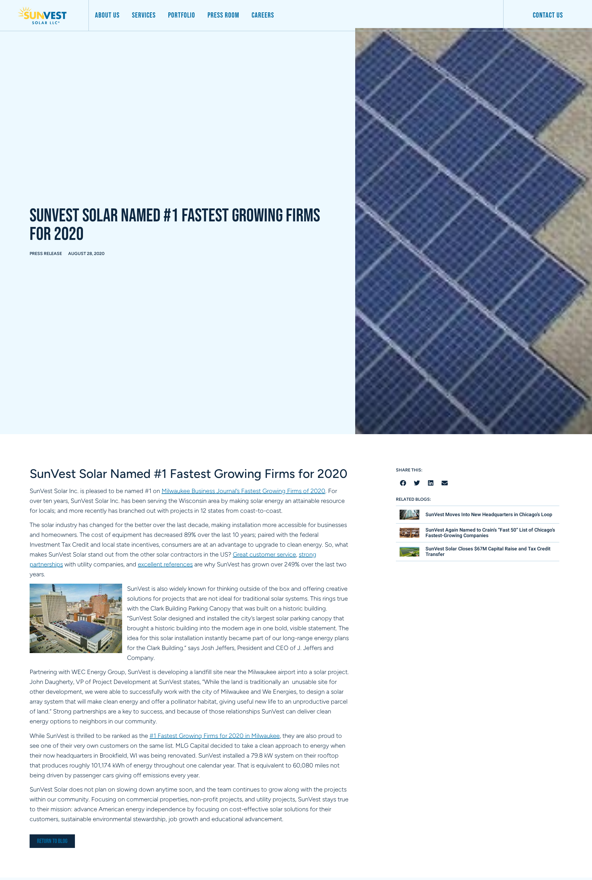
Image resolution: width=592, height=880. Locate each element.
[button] (403, 483)
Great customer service (264, 554)
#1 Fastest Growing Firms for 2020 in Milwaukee (215, 735)
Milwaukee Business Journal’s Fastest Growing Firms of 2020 (243, 491)
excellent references (165, 564)
